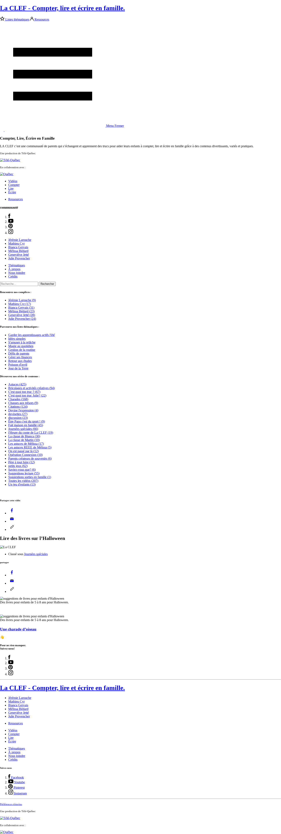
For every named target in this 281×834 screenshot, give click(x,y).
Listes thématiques (17, 19)
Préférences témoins (11, 804)
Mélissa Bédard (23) (21, 311)
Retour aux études (20, 361)
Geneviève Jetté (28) (21, 315)
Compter (14, 185)
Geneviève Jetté (18, 254)
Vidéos (12, 181)
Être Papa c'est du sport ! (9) (26, 421)
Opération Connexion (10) (25, 455)
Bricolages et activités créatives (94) (31, 388)
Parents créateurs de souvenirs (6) (30, 458)
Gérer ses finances (20, 357)
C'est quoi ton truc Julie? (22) (27, 395)
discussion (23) (18, 417)
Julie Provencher (19, 258)
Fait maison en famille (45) (25, 425)
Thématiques (16, 265)
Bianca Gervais (18, 247)
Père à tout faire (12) (21, 462)
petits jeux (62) (18, 466)
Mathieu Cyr (16, 243)
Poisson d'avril (17, 364)
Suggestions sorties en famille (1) (29, 477)
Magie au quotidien (20, 346)
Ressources (42, 19)
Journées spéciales (36, 554)
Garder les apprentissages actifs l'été (31, 335)
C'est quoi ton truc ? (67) (24, 392)
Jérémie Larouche (19, 240)
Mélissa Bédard (18, 251)
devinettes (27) (17, 414)
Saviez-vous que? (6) (22, 469)
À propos (14, 269)
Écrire (12, 192)
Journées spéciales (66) (23, 429)
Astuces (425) (17, 384)
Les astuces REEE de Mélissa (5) (29, 447)
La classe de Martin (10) (24, 440)
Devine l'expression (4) (23, 410)
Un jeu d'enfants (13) (22, 484)
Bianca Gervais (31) (21, 307)
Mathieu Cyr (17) (19, 304)
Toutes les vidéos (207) (23, 480)
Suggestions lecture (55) (23, 473)
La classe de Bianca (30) (24, 436)
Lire (11, 188)
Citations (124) (18, 406)
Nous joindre (16, 272)
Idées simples (17, 338)
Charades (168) (18, 399)
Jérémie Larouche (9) (22, 300)
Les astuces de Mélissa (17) (26, 443)
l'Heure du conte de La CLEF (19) (30, 432)
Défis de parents (18, 353)
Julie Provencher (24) (22, 318)
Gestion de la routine (21, 350)
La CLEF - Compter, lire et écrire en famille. (62, 8)
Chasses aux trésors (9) (23, 403)
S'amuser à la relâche (21, 342)
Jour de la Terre (18, 368)
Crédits (12, 276)
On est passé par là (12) (23, 451)
